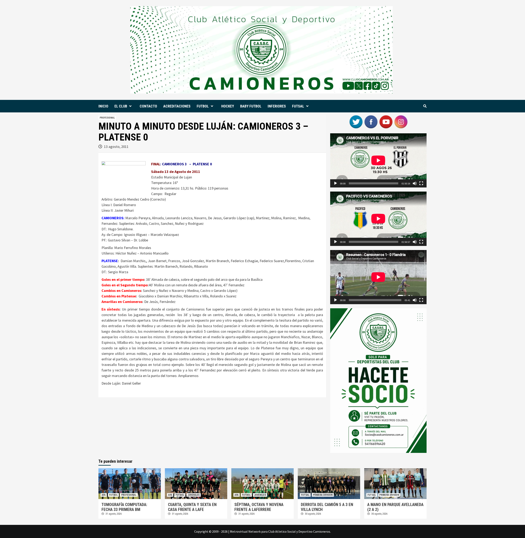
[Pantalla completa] (421, 183)
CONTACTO (148, 106)
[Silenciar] (415, 183)
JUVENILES (194, 494)
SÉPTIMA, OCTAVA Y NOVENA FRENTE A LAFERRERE (258, 507)
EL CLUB (120, 106)
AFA (104, 494)
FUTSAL (298, 106)
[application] (378, 160)
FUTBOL (203, 106)
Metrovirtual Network (245, 531)
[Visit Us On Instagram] (400, 121)
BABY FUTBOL (250, 106)
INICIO (103, 106)
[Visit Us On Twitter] (355, 121)
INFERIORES (277, 106)
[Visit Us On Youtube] (385, 121)
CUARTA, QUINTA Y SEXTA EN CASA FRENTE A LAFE (192, 507)
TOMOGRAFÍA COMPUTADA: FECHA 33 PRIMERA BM (124, 507)
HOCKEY (227, 106)
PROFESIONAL (107, 117)
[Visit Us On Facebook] (370, 121)
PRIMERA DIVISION (323, 494)
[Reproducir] (335, 183)
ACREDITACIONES (177, 106)
